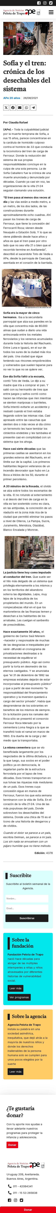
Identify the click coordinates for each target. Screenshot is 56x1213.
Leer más (15, 988)
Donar (28, 1209)
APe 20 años (11, 98)
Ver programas (19, 997)
